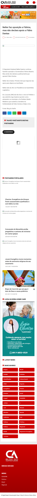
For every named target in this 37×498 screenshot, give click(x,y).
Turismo (5, 436)
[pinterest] (19, 113)
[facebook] (5, 113)
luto (4, 407)
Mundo (22, 412)
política (22, 422)
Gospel (5, 398)
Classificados (7, 379)
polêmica (6, 417)
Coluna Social (24, 379)
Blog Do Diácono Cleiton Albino (28, 495)
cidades (22, 374)
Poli (21, 417)
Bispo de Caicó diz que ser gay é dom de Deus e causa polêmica (16, 290)
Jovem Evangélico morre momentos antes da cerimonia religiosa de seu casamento (18, 261)
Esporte (22, 384)
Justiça (5, 403)
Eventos (5, 393)
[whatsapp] (14, 113)
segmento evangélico (26, 431)
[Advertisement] (14, 163)
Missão (22, 407)
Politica (5, 422)
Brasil (21, 369)
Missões (5, 412)
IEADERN (22, 398)
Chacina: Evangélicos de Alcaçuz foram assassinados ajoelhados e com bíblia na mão (17, 201)
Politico (5, 426)
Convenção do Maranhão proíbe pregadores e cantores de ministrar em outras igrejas (17, 231)
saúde (5, 431)
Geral (21, 393)
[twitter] (9, 113)
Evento (22, 388)
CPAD (5, 384)
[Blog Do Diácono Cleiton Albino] (8, 4)
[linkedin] (24, 113)
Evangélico (6, 388)
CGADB (5, 374)
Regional (22, 426)
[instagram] (7, 469)
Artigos (5, 369)
